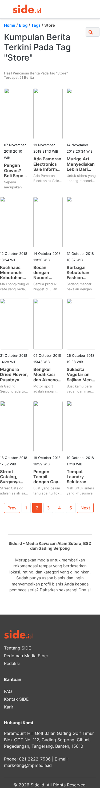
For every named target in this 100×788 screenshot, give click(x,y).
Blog (23, 25)
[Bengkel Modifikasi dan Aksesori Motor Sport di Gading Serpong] (48, 324)
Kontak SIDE (16, 699)
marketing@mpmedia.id (28, 765)
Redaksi (12, 663)
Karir (8, 707)
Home (9, 25)
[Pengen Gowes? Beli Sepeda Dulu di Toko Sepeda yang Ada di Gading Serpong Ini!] (16, 113)
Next (85, 507)
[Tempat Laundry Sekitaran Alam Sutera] (81, 426)
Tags (36, 25)
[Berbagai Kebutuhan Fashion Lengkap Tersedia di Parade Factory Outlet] (81, 221)
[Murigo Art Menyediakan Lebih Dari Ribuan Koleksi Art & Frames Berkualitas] (81, 113)
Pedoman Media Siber (26, 655)
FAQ (8, 691)
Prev (12, 507)
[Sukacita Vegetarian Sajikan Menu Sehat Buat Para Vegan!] (81, 324)
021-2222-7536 (35, 759)
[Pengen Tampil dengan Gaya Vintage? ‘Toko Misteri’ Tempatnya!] (48, 426)
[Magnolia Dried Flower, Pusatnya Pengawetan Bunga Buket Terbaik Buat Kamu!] (14, 324)
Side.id (37, 784)
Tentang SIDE (17, 648)
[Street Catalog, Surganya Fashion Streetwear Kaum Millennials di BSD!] (14, 426)
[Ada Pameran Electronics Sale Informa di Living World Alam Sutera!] (48, 113)
